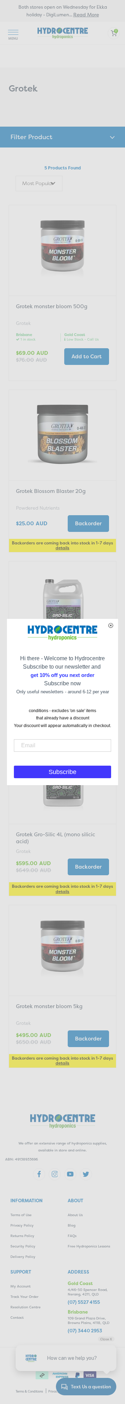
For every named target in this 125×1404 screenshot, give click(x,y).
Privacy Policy (22, 1225)
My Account (20, 1286)
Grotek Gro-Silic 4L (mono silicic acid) (55, 838)
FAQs (72, 1236)
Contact (17, 1317)
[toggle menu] (13, 33)
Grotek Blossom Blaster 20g (51, 491)
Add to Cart (87, 356)
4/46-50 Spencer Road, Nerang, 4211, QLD (88, 1292)
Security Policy (22, 1246)
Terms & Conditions (29, 1391)
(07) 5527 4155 (84, 1302)
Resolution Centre (25, 1307)
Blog (71, 1225)
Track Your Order (24, 1296)
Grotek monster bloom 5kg (49, 1006)
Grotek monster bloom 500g (52, 306)
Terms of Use (21, 1215)
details (62, 548)
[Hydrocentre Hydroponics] (63, 32)
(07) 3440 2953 (85, 1331)
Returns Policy (22, 1236)
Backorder (88, 523)
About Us (75, 1215)
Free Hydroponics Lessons (89, 1246)
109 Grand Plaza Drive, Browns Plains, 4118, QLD (88, 1320)
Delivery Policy (22, 1256)
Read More (86, 14)
